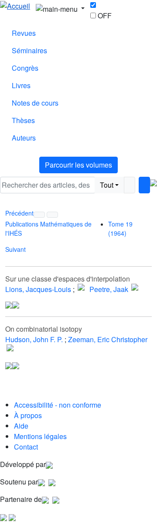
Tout (106, 185)
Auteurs (24, 138)
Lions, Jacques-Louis (38, 289)
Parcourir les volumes (78, 165)
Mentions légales (40, 436)
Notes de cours (35, 103)
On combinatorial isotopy (43, 329)
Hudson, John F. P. (34, 339)
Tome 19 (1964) (120, 228)
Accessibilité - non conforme (57, 405)
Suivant (15, 249)
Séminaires (29, 50)
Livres (21, 85)
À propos (28, 415)
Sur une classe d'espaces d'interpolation (67, 279)
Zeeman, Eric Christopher (107, 339)
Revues (24, 33)
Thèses (23, 120)
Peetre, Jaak (108, 289)
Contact (26, 447)
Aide (21, 426)
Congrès (25, 68)
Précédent (19, 213)
